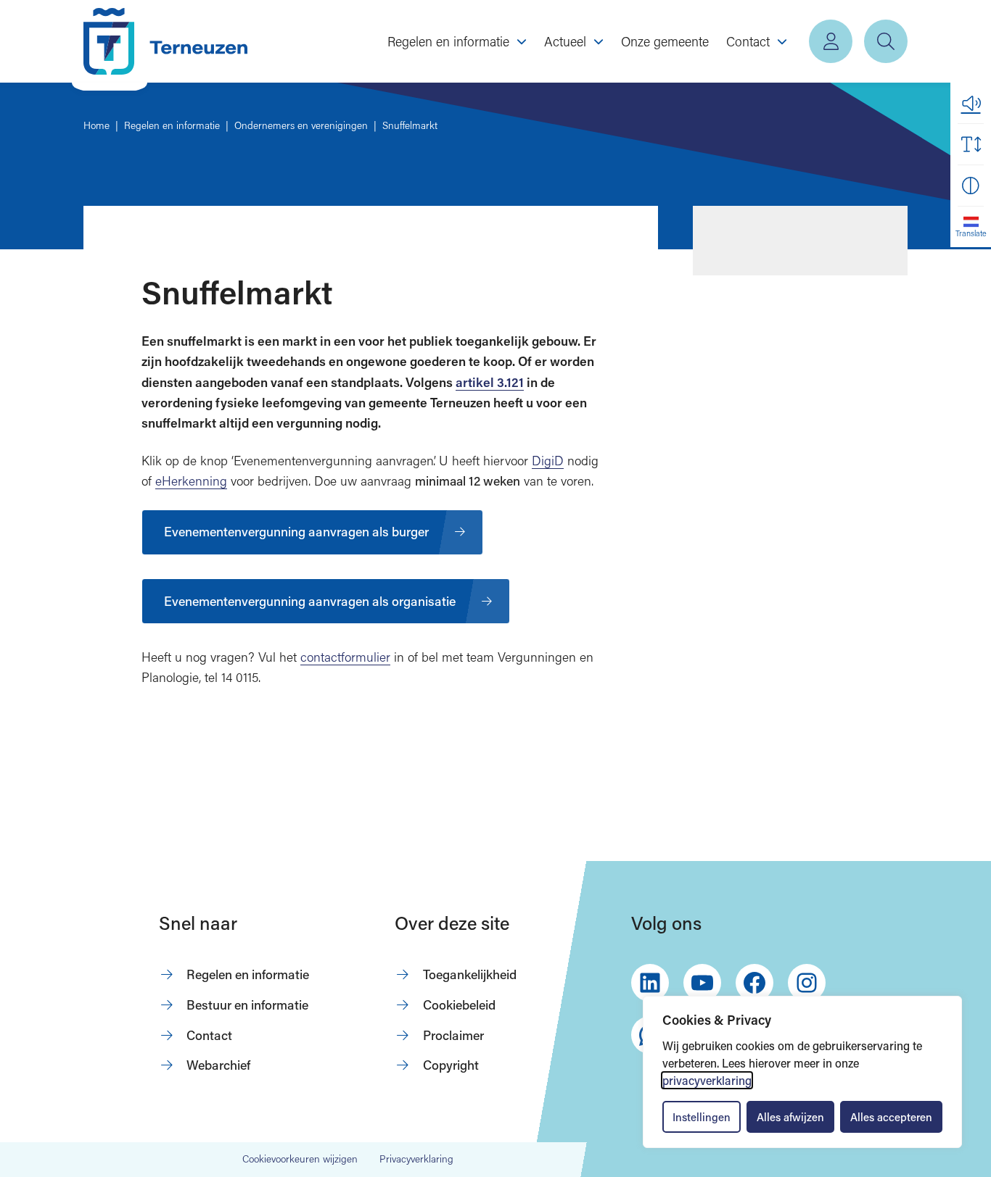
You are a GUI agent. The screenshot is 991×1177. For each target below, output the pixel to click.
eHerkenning (191, 481)
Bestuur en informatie (247, 1004)
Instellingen (702, 1117)
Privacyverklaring (416, 1158)
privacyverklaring (707, 1080)
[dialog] (802, 1072)
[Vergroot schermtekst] (970, 144)
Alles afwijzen (790, 1117)
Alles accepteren (891, 1117)
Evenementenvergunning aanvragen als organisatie (310, 601)
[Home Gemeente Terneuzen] (165, 41)
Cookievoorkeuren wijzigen (300, 1160)
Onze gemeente (665, 41)
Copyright (451, 1064)
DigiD (548, 460)
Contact (209, 1035)
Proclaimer (453, 1035)
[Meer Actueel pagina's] (598, 41)
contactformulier (345, 657)
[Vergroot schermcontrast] (970, 185)
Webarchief (218, 1064)
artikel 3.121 (490, 382)
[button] (970, 103)
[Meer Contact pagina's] (782, 41)
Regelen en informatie (247, 974)
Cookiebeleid (459, 1004)
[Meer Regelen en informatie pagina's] (522, 41)
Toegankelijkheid (470, 974)
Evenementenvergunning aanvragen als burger (296, 531)
